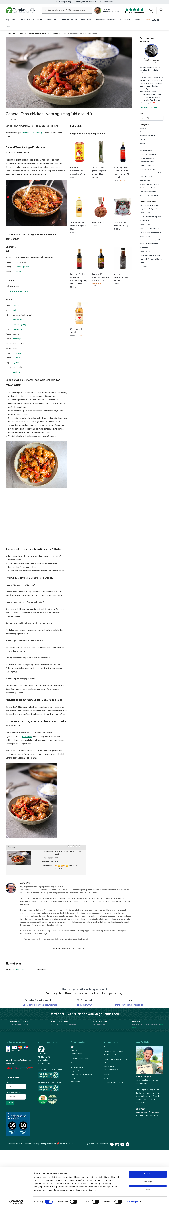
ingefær (16, 363)
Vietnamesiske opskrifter (149, 196)
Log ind (161, 12)
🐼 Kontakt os (76, 1047)
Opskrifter (22, 33)
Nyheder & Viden (146, 177)
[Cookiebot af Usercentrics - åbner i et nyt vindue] (16, 1202)
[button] (157, 23)
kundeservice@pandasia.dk (147, 1115)
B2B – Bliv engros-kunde (112, 1070)
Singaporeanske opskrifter (149, 184)
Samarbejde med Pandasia (114, 1083)
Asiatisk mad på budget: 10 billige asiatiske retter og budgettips (150, 244)
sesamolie (17, 353)
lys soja (19, 272)
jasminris (16, 372)
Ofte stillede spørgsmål (79, 1058)
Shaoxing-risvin (22, 267)
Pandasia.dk (27, 737)
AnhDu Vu (25, 883)
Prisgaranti (75, 1063)
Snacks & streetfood (147, 188)
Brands (106, 1074)
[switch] (73, 1202)
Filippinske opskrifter (147, 136)
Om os (106, 1047)
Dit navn (9, 1082)
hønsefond (17, 330)
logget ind (20, 970)
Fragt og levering (77, 1054)
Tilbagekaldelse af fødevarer (81, 1074)
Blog (14, 33)
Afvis (148, 1190)
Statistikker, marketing (32, 133)
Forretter (143, 140)
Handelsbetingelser (111, 1055)
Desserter (143, 128)
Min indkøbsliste (77, 1068)
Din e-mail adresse (14, 1093)
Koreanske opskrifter (147, 166)
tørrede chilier (18, 320)
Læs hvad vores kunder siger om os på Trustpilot (84, 1080)
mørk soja (17, 339)
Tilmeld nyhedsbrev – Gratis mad (116, 1060)
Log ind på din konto (78, 1071)
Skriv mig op (101, 185)
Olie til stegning (19, 325)
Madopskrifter (109, 1066)
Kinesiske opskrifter (78, 949)
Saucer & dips (145, 181)
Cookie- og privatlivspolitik (113, 1052)
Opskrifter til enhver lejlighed (39, 33)
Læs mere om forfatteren (149, 108)
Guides (142, 143)
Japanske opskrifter (147, 158)
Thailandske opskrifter (148, 192)
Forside (8, 33)
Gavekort (107, 1079)
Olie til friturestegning (19, 291)
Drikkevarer (144, 132)
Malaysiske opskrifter (147, 169)
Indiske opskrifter (146, 151)
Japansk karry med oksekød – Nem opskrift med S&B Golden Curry (151, 259)
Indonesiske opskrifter (148, 154)
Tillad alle (148, 1174)
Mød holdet (75, 1050)
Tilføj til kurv (79, 185)
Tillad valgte (148, 1182)
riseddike (16, 358)
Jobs (105, 1063)
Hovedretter (56, 33)
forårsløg (16, 311)
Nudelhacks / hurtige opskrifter (151, 173)
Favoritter (151, 12)
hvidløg (16, 306)
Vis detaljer (132, 1202)
